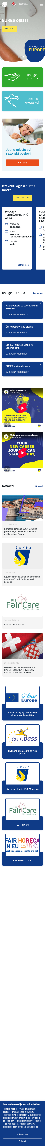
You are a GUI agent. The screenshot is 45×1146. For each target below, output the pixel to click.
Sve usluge (38, 293)
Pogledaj (9, 29)
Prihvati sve (22, 1134)
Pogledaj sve (22, 198)
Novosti (39, 486)
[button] (18, 57)
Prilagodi (22, 1141)
